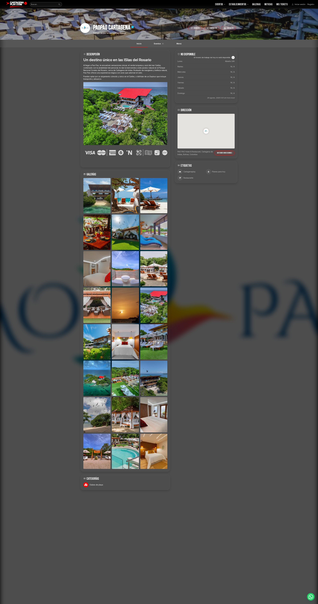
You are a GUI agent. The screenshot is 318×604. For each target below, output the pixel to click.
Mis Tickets (282, 4)
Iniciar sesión (300, 4)
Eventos (219, 4)
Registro (310, 4)
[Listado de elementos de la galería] (97, 195)
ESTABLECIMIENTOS (237, 4)
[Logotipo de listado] (85, 28)
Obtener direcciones (224, 153)
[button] (311, 597)
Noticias (268, 4)
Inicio (139, 44)
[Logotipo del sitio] (17, 4)
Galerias (256, 4)
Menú (179, 44)
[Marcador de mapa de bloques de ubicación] (206, 131)
